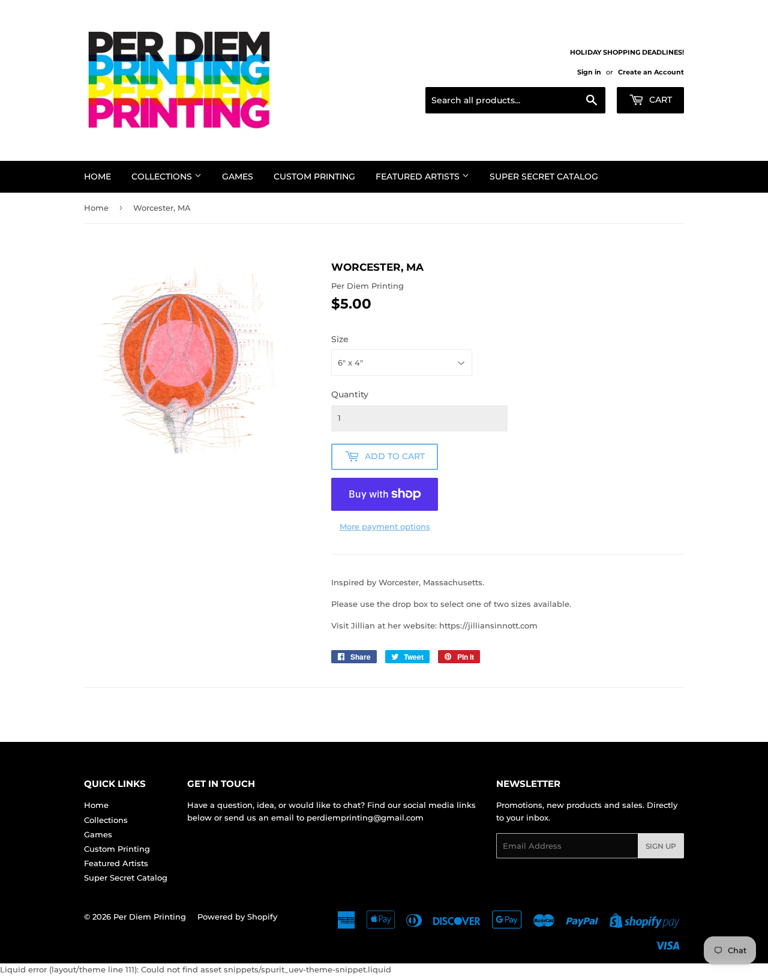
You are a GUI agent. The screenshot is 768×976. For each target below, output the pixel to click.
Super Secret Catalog (544, 176)
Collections (162, 176)
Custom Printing (314, 176)
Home (97, 176)
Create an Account (651, 72)
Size (340, 339)
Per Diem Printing (149, 916)
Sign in (589, 72)
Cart (659, 99)
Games (237, 176)
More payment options (385, 526)
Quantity (349, 394)
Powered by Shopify (237, 916)
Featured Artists (419, 176)
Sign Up (661, 846)
